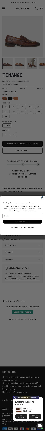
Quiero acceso (22, 222)
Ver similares (21, 416)
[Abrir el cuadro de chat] (39, 426)
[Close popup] (41, 399)
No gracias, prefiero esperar (22, 227)
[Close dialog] (42, 198)
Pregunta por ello (35, 416)
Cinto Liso (27, 409)
